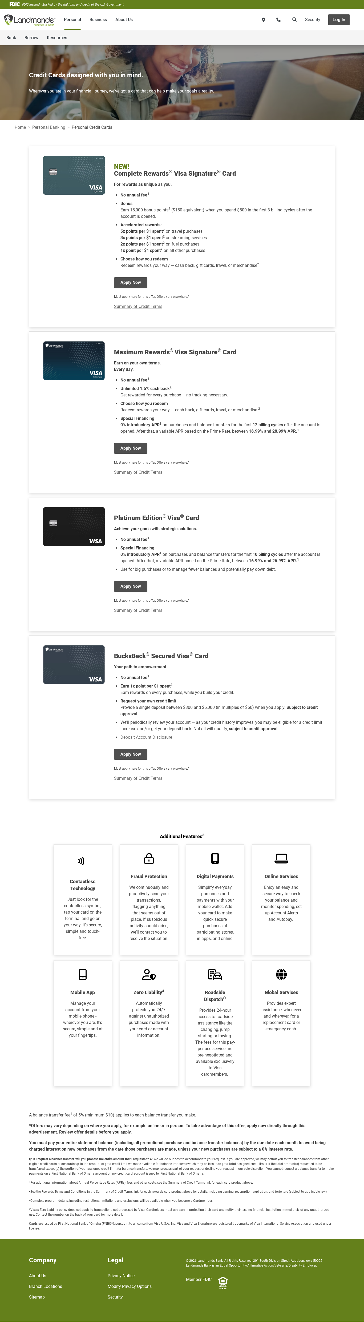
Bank (11, 37)
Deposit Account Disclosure (146, 737)
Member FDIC (199, 1279)
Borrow (31, 37)
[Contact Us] (278, 20)
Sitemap (37, 1297)
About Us (124, 19)
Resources (57, 37)
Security (312, 19)
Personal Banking (48, 127)
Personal (72, 19)
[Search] (293, 20)
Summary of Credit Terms (138, 306)
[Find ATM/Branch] (263, 20)
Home (20, 127)
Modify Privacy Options (130, 1286)
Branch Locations (45, 1286)
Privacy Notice (121, 1275)
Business (98, 19)
